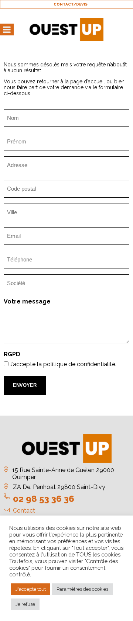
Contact (24, 510)
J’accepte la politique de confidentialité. (63, 364)
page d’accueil (87, 81)
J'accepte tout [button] (31, 589)
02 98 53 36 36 (43, 498)
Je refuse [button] (25, 604)
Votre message (27, 301)
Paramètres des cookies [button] (82, 589)
